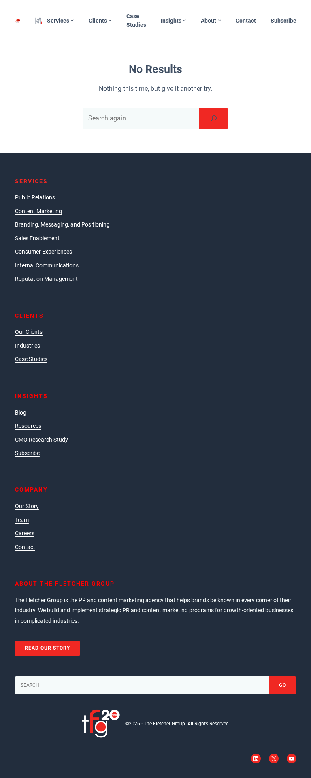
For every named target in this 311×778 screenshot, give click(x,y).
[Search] (213, 118)
